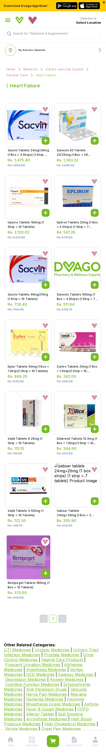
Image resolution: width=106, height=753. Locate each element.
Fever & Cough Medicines (50, 709)
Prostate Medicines (61, 654)
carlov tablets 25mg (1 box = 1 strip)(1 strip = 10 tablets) (77, 371)
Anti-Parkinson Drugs (46, 689)
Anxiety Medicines (67, 679)
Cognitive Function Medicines (32, 684)
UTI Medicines (17, 649)
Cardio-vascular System (65, 69)
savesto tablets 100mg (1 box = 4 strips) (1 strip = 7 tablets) (76, 299)
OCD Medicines (40, 674)
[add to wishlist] (45, 109)
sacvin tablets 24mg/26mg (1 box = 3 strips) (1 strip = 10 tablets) (28, 154)
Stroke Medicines (21, 728)
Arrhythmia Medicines (46, 718)
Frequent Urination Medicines (32, 664)
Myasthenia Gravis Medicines (53, 704)
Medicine (30, 69)
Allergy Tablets (40, 714)
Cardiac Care (17, 75)
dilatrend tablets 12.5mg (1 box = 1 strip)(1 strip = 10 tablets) (77, 443)
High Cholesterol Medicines (69, 723)
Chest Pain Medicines (61, 728)
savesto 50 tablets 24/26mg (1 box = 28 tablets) (72, 154)
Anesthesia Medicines (46, 669)
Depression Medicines (25, 679)
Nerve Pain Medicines (46, 694)
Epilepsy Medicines (75, 674)
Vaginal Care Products (62, 659)
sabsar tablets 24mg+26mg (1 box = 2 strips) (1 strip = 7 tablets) (76, 515)
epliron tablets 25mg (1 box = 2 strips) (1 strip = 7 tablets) (77, 226)
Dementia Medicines (44, 699)
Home (11, 69)
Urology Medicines (52, 649)
